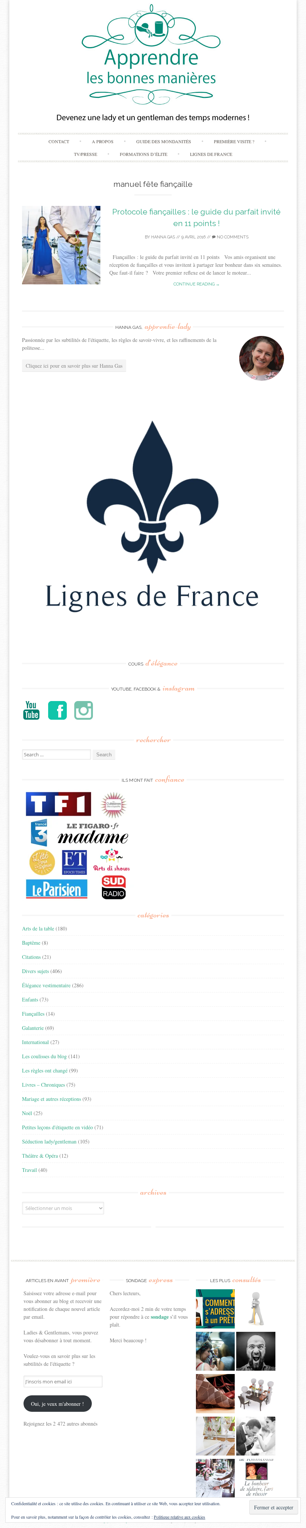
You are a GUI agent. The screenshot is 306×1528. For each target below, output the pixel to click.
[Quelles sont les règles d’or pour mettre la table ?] (215, 1479)
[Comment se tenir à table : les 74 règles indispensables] (255, 1394)
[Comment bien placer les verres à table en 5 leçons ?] (215, 1437)
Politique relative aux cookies (179, 1517)
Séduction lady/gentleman (49, 1141)
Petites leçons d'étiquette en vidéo (57, 1127)
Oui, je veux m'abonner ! (57, 1403)
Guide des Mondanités (163, 141)
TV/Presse (85, 154)
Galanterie (33, 1027)
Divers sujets (35, 971)
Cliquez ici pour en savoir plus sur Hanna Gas (74, 365)
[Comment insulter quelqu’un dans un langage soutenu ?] (255, 1352)
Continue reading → (197, 284)
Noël (27, 1113)
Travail (29, 1169)
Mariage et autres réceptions (51, 1098)
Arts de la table (38, 928)
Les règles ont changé (45, 1070)
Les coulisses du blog (44, 1056)
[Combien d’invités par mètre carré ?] (215, 1352)
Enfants (30, 999)
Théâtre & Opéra (40, 1155)
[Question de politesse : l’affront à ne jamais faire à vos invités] (215, 1394)
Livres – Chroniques (43, 1084)
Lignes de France (211, 154)
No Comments (232, 237)
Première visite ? (234, 141)
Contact (59, 141)
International (35, 1042)
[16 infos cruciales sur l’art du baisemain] (255, 1437)
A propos (102, 141)
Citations (31, 956)
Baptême (31, 942)
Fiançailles (33, 1013)
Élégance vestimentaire (46, 985)
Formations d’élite (143, 154)
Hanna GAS (163, 237)
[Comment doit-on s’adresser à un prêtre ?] (215, 1309)
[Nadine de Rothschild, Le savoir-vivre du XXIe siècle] (255, 1479)
